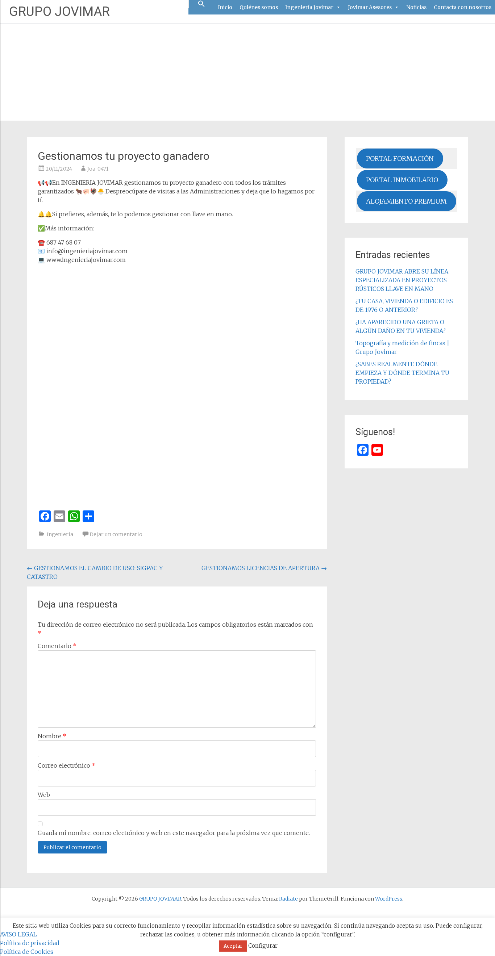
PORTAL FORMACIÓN (400, 158)
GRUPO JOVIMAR (59, 11)
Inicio (225, 7)
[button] (201, 4)
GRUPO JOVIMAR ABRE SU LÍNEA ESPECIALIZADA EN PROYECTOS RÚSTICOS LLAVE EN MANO (401, 280)
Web (44, 794)
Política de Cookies (26, 951)
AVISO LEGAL (18, 934)
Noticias (416, 7)
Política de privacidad (29, 943)
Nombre (52, 736)
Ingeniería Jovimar (309, 7)
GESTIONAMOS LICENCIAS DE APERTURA (264, 568)
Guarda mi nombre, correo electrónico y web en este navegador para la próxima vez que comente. (174, 832)
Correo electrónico (66, 765)
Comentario (57, 646)
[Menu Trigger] (35, 925)
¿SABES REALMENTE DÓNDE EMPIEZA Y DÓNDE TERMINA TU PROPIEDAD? (402, 372)
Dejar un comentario (116, 534)
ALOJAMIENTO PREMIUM (406, 201)
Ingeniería (60, 534)
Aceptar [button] (233, 946)
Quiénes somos (259, 7)
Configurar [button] (263, 945)
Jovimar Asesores (370, 7)
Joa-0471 (97, 169)
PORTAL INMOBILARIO (402, 180)
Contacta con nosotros (462, 7)
